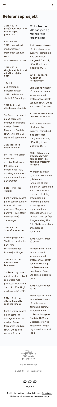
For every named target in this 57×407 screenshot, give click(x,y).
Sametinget (47, 393)
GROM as (28, 351)
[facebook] (30, 381)
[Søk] (52, 5)
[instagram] (35, 381)
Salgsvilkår (30, 386)
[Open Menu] (4, 5)
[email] (25, 381)
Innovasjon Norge (41, 396)
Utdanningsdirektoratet (20, 396)
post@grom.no (28, 358)
